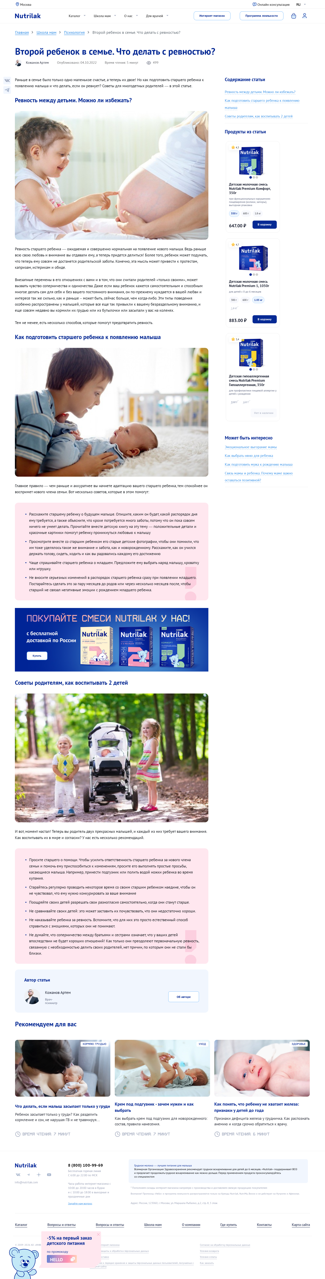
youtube (49, 1174)
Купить (37, 655)
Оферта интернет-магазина (105, 1244)
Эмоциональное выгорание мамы (251, 447)
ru (298, 4)
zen (38, 1174)
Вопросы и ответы (61, 1224)
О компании (191, 1224)
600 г (246, 213)
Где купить (228, 1224)
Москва (25, 4)
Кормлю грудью (94, 1044)
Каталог (74, 16)
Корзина (291, 16)
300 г (234, 300)
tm (28, 1174)
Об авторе (184, 997)
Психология (74, 32)
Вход (302, 15)
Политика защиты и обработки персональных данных (119, 1250)
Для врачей (154, 16)
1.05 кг (258, 300)
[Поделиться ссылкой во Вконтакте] (7, 80)
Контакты (264, 1224)
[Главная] (28, 15)
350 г (234, 213)
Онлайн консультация (273, 4)
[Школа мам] (7, 90)
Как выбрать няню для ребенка (249, 455)
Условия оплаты (208, 1256)
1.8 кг (258, 213)
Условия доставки (99, 1256)
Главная (22, 32)
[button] (250, 177)
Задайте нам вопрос (80, 1203)
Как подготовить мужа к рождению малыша (258, 464)
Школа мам (102, 16)
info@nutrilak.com (26, 1182)
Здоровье (299, 1044)
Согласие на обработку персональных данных (225, 1244)
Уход (202, 1044)
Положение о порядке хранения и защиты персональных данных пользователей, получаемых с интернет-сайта (142, 1264)
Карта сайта (301, 1224)
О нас (128, 16)
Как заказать (207, 1262)
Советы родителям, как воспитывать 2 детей (258, 116)
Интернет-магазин (212, 16)
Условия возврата (209, 1250)
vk (18, 1174)
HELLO (56, 1260)
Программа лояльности (261, 16)
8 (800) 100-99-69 (85, 1165)
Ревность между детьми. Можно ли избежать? (260, 92)
